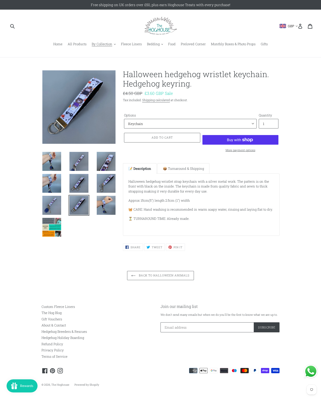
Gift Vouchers (51, 319)
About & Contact (53, 325)
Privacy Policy (52, 350)
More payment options (240, 150)
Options (130, 115)
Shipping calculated (156, 100)
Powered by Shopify (86, 384)
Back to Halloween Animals (164, 275)
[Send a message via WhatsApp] (311, 371)
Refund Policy (52, 344)
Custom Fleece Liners (58, 306)
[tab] (140, 168)
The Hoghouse (60, 384)
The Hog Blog (51, 313)
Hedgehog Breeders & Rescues (64, 331)
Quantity (265, 115)
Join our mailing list (179, 306)
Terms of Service (54, 356)
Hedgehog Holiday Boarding (62, 337)
